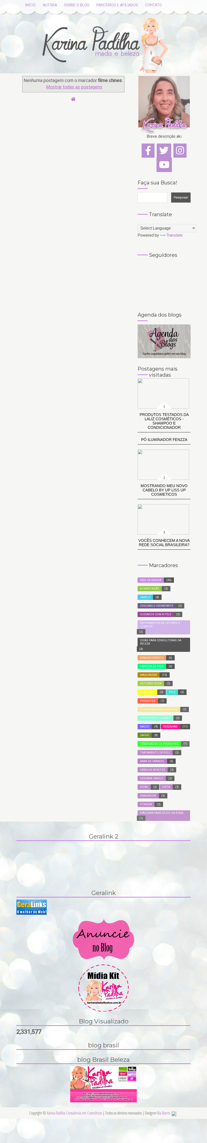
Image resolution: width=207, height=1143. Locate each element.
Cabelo (145, 597)
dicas (144, 787)
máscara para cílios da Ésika (161, 813)
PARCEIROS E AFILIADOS (117, 5)
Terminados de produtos (159, 743)
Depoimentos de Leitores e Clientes (160, 624)
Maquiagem (148, 675)
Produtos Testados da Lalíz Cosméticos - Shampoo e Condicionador (164, 421)
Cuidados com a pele (155, 614)
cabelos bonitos (152, 769)
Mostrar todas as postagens (74, 87)
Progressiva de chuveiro (159, 709)
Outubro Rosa (151, 683)
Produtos (148, 701)
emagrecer (148, 795)
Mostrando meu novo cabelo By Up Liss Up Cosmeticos (164, 490)
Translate (174, 235)
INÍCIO (30, 5)
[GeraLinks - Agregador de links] (31, 906)
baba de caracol (152, 761)
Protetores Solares (155, 718)
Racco (144, 726)
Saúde (144, 735)
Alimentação (149, 588)
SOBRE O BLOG (76, 5)
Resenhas (170, 726)
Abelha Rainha (150, 580)
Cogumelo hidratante (156, 605)
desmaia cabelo (151, 778)
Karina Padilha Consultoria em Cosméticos (75, 1113)
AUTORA (50, 5)
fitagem (146, 804)
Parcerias (147, 692)
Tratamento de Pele (155, 752)
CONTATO (153, 5)
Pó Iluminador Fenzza (164, 439)
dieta (166, 787)
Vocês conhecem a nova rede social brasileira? (164, 542)
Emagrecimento (152, 657)
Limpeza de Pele (152, 666)
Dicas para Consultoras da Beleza (160, 642)
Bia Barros (163, 1113)
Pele (172, 692)
